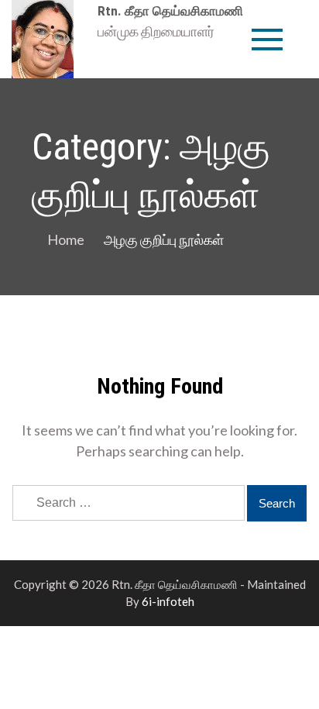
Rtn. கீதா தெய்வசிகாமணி (170, 11)
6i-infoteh (168, 601)
